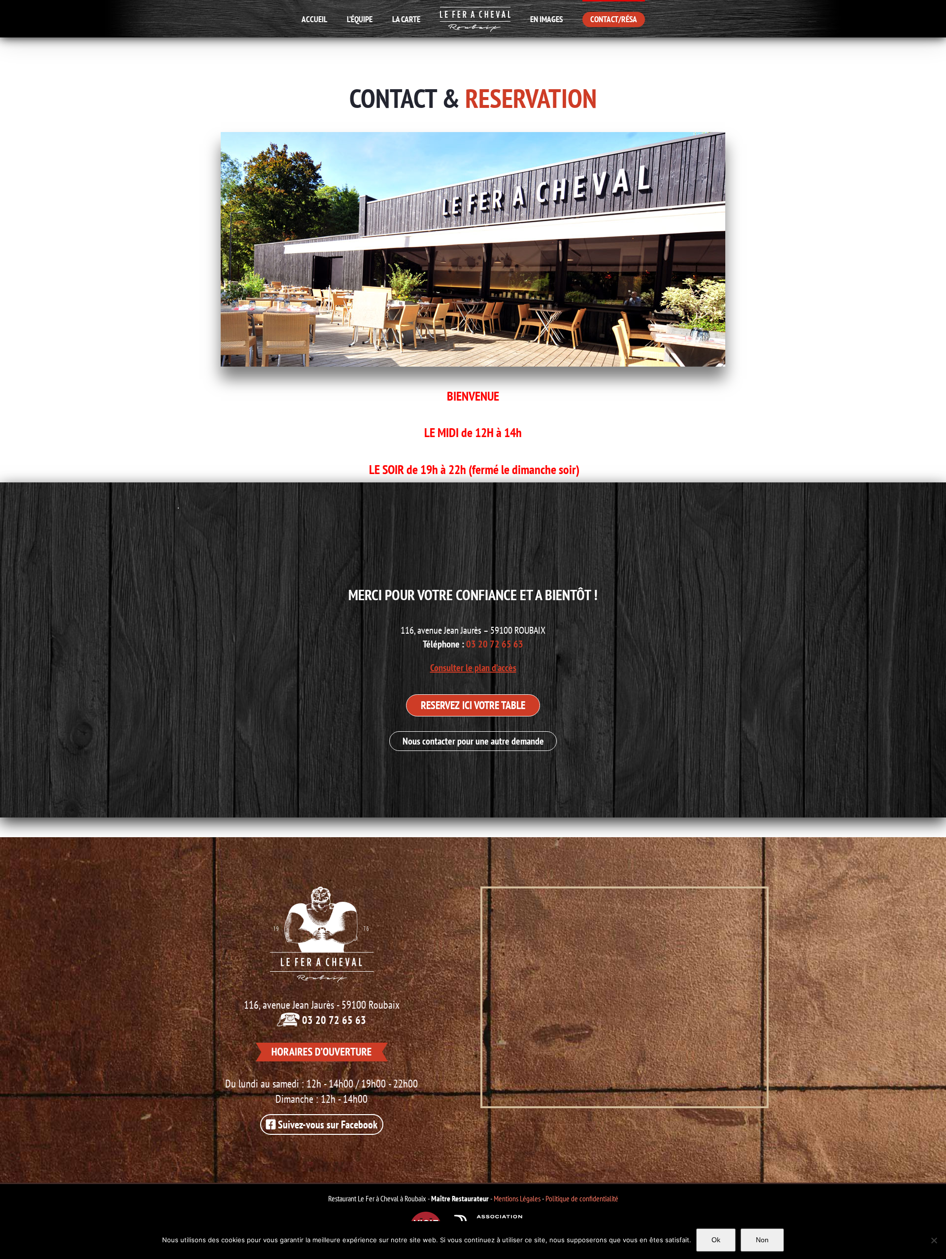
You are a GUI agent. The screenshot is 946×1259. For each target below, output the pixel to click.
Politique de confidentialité (581, 1198)
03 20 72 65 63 (494, 644)
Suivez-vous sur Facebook (326, 1124)
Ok (715, 1240)
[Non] (934, 1240)
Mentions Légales (517, 1198)
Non (762, 1240)
